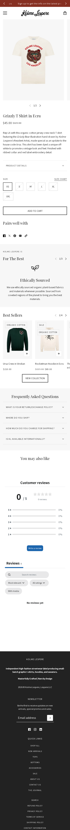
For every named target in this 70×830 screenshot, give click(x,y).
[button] (26, 236)
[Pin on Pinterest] (15, 236)
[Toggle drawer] (5, 13)
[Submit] (50, 718)
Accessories (35, 768)
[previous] (4, 3)
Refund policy (35, 806)
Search (35, 800)
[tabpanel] (35, 607)
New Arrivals (35, 751)
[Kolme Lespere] (35, 13)
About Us (35, 779)
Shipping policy (35, 822)
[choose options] (27, 354)
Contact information (35, 828)
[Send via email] (20, 236)
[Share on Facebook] (4, 236)
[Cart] (65, 13)
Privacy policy (35, 811)
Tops (35, 757)
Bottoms (35, 762)
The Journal (35, 790)
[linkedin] (41, 729)
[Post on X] (9, 235)
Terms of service (35, 817)
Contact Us (35, 785)
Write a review (35, 548)
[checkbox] (13, 591)
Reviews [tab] (14, 563)
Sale (35, 773)
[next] (66, 3)
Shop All (35, 745)
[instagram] (35, 729)
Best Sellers (12, 315)
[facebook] (29, 729)
